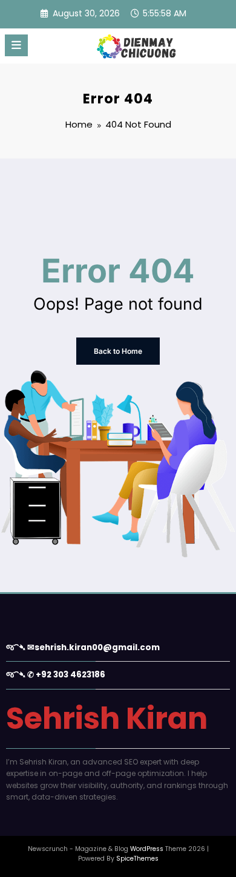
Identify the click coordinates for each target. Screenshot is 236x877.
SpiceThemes (137, 858)
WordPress (146, 848)
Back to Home (118, 351)
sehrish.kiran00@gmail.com (97, 647)
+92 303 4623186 (70, 674)
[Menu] (16, 45)
